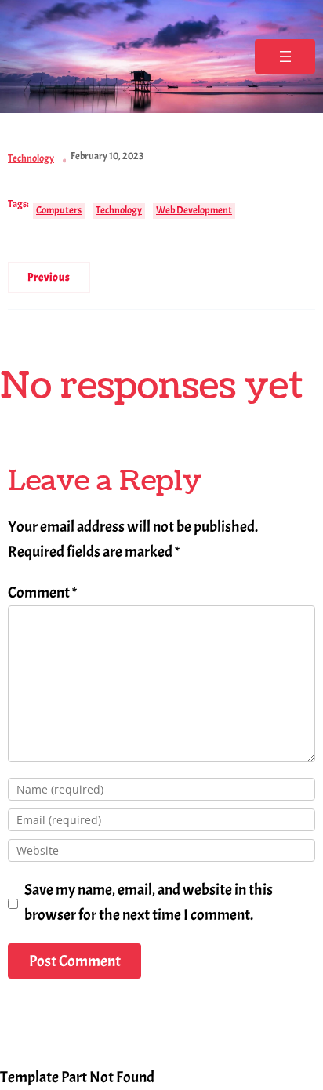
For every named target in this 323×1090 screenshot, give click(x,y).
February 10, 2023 (107, 156)
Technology (31, 158)
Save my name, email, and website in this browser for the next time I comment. (148, 902)
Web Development (194, 210)
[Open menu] (285, 56)
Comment (42, 592)
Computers (59, 210)
